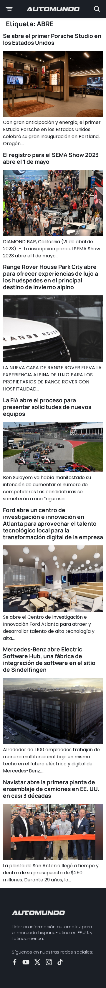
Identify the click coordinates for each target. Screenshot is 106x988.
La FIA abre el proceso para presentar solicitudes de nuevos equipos (47, 407)
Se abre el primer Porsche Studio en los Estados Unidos (52, 39)
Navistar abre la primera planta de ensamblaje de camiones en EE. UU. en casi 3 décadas (51, 789)
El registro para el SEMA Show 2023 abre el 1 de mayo (51, 158)
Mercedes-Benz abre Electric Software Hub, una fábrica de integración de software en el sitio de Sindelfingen (49, 659)
